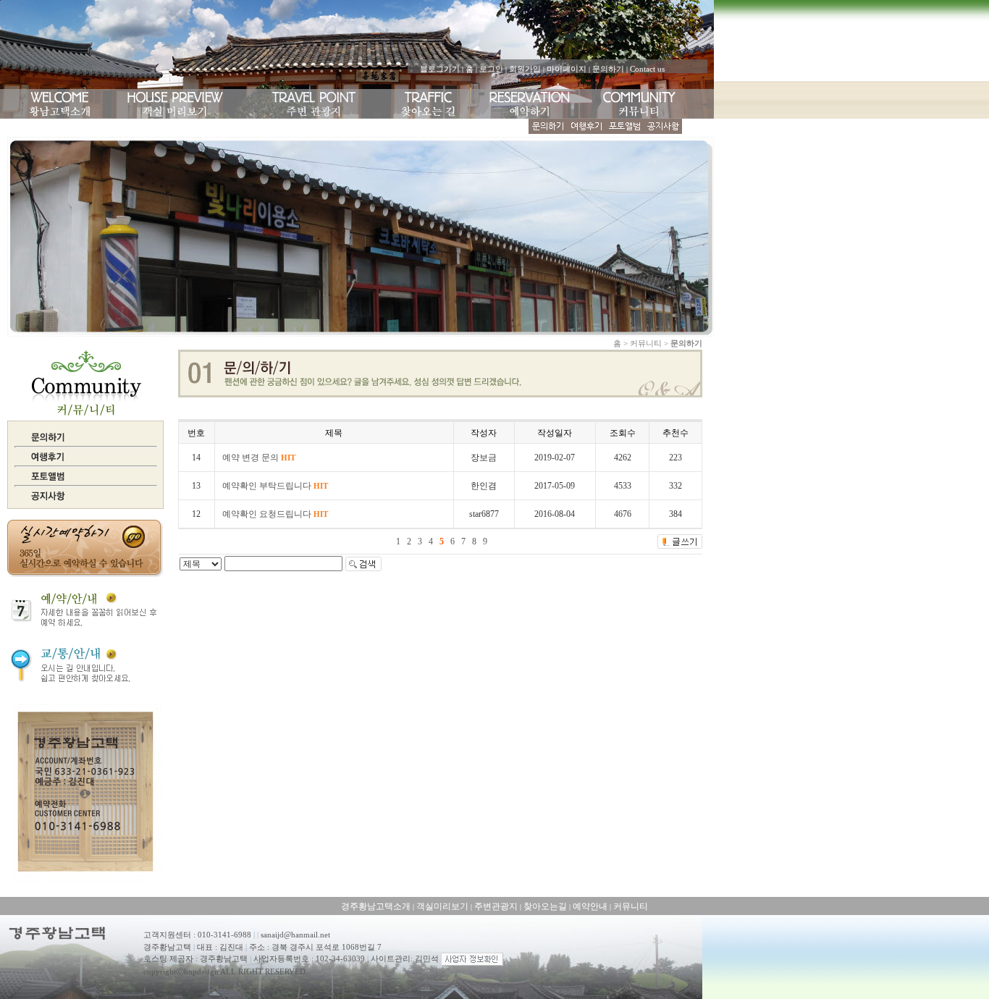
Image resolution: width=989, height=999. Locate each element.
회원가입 (525, 68)
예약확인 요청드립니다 (275, 514)
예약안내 (590, 906)
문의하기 (608, 68)
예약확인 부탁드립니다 (275, 486)
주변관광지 (496, 906)
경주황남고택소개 (376, 906)
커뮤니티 (630, 906)
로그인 (491, 68)
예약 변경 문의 (258, 457)
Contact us (647, 68)
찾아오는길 (545, 906)
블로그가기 (440, 68)
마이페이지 (566, 68)
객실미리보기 (442, 906)
